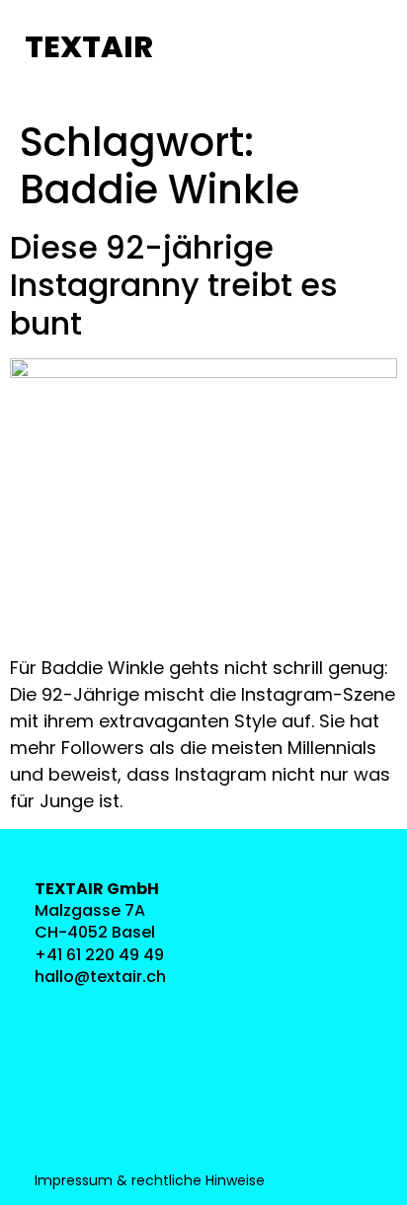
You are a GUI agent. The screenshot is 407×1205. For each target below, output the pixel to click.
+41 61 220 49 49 (99, 954)
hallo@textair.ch (100, 976)
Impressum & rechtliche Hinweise (150, 1180)
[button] (203, 49)
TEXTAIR (89, 47)
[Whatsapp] (57, 1100)
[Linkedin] (57, 1055)
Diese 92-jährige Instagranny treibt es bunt (174, 285)
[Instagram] (57, 1011)
